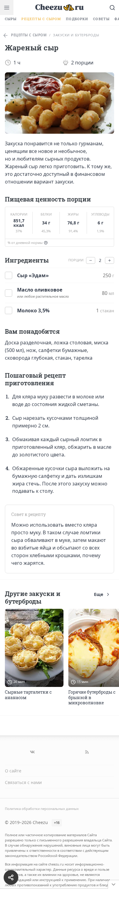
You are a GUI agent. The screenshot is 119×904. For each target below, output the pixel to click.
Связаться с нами (23, 782)
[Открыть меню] (6, 7)
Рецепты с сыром (41, 18)
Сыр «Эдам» (33, 275)
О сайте (13, 771)
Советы (101, 18)
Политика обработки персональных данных (42, 808)
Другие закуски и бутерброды (32, 597)
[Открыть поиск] (112, 7)
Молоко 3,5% (33, 310)
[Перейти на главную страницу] (59, 7)
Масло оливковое (39, 289)
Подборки (77, 18)
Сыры (10, 18)
